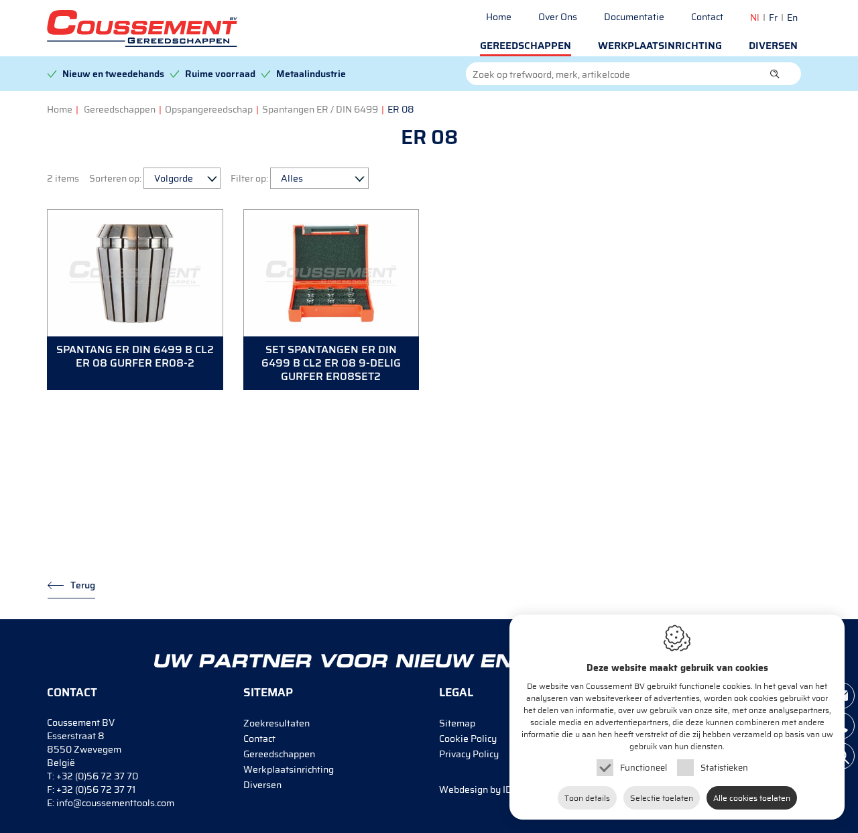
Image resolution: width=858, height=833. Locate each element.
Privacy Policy (469, 754)
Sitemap (457, 723)
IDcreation (493, 789)
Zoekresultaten (276, 723)
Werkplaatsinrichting (660, 46)
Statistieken (724, 768)
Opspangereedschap (209, 109)
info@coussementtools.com (115, 802)
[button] (775, 73)
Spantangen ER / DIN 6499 (320, 109)
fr (773, 17)
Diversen (773, 46)
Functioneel (643, 768)
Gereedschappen (525, 46)
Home (498, 16)
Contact (707, 16)
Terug (82, 585)
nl (754, 17)
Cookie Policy (468, 738)
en (792, 17)
